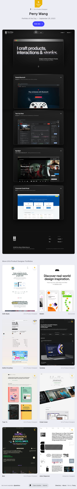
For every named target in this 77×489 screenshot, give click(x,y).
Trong (73, 485)
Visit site (37, 24)
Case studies (37, 485)
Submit (45, 485)
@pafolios (17, 485)
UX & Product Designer (40, 9)
